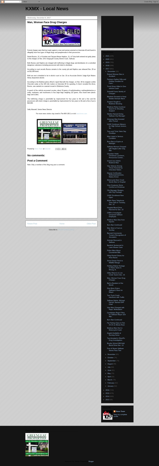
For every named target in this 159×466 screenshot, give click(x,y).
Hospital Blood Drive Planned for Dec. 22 (115, 208)
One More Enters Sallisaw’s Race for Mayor (115, 290)
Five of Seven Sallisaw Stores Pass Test (115, 349)
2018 (108, 65)
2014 (108, 396)
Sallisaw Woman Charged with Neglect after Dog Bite (116, 149)
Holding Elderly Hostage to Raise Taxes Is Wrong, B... (116, 268)
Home (61, 224)
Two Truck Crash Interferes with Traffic (115, 296)
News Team (120, 411)
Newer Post (32, 224)
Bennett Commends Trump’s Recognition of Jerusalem (116, 235)
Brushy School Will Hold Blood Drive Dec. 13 (116, 344)
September (112, 361)
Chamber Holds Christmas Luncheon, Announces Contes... (116, 156)
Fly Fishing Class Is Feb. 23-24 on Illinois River (116, 324)
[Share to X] (61, 149)
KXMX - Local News (46, 8)
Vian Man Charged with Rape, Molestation (115, 308)
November (112, 354)
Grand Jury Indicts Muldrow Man (114, 162)
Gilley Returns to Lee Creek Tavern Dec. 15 (116, 274)
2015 (108, 393)
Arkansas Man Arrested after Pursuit (115, 120)
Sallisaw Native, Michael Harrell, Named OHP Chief (116, 302)
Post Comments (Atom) (66, 230)
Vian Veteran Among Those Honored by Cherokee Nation (115, 168)
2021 (108, 56)
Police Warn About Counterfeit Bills (113, 251)
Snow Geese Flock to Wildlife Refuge (115, 262)
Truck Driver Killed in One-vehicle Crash (116, 87)
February (111, 383)
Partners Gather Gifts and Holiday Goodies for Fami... (116, 81)
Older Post (91, 224)
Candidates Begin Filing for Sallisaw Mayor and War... (116, 315)
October (111, 357)
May (109, 373)
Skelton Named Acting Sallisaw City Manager (116, 115)
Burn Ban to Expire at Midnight (115, 142)
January (111, 386)
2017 (108, 69)
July (109, 367)
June (110, 370)
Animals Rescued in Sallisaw (114, 241)
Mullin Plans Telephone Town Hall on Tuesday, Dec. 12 (116, 202)
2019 (108, 62)
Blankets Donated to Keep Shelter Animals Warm (116, 97)
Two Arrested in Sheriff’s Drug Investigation (116, 339)
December (112, 71)
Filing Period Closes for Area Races (115, 256)
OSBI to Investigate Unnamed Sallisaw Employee (114, 215)
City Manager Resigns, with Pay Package (115, 191)
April (109, 377)
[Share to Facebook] (63, 149)
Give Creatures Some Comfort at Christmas (116, 186)
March (110, 380)
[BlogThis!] (59, 149)
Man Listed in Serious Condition (115, 137)
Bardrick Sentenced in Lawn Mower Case (115, 246)
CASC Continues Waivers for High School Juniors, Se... (116, 126)
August (110, 364)
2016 (108, 390)
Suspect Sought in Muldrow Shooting (114, 103)
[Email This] (56, 149)
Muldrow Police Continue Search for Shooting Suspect (116, 109)
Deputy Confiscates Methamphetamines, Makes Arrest (115, 175)
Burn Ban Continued (114, 225)
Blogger (91, 461)
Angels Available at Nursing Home (114, 334)
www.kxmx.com (81, 113)
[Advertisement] (117, 31)
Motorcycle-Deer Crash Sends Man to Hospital (116, 181)
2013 (108, 400)
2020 (108, 59)
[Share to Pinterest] (65, 149)
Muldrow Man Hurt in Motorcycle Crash (114, 329)
